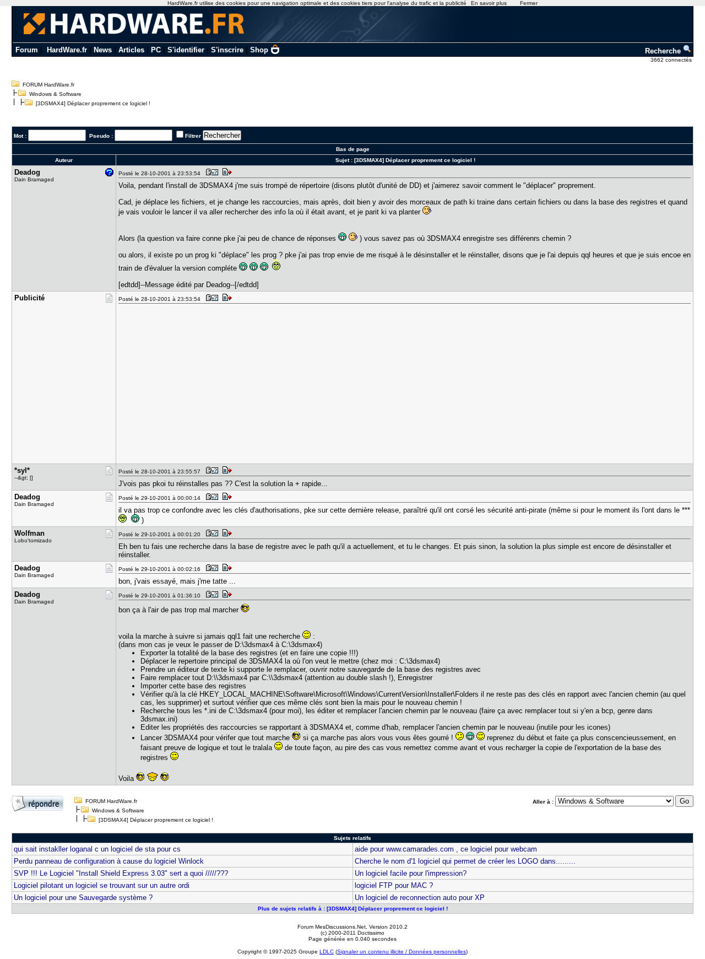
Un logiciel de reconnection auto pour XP (420, 897)
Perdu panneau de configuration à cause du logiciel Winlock (109, 861)
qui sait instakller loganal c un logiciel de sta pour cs (97, 849)
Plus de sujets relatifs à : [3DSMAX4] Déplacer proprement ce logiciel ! (353, 909)
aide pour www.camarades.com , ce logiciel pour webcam (446, 849)
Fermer (529, 3)
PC (156, 50)
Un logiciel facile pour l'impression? (411, 873)
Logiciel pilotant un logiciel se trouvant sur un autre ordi (101, 885)
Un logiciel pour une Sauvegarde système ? (83, 897)
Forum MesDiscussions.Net (331, 927)
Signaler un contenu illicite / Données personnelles (401, 952)
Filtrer (193, 136)
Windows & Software (55, 94)
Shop (259, 50)
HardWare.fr (67, 50)
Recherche (664, 51)
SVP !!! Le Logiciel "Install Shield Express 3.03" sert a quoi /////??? (121, 873)
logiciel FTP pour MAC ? (394, 885)
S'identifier (185, 50)
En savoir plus (489, 3)
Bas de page (353, 149)
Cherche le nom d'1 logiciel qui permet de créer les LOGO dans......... (465, 861)
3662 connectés (671, 60)
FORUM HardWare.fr (48, 85)
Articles (131, 50)
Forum (26, 50)
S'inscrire (227, 50)
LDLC (326, 952)
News (103, 50)
